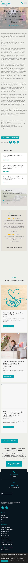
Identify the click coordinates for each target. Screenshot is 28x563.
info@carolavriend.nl (5, 128)
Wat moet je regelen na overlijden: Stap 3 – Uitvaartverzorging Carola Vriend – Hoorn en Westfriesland (13, 178)
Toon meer (22, 229)
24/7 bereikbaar (14, 474)
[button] (25, 3)
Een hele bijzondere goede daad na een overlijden (12, 156)
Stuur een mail (14, 485)
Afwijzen (11, 560)
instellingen (20, 558)
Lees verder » (6, 159)
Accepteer (5, 560)
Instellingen (19, 560)
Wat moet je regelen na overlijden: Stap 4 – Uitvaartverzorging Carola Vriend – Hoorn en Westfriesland (13, 167)
